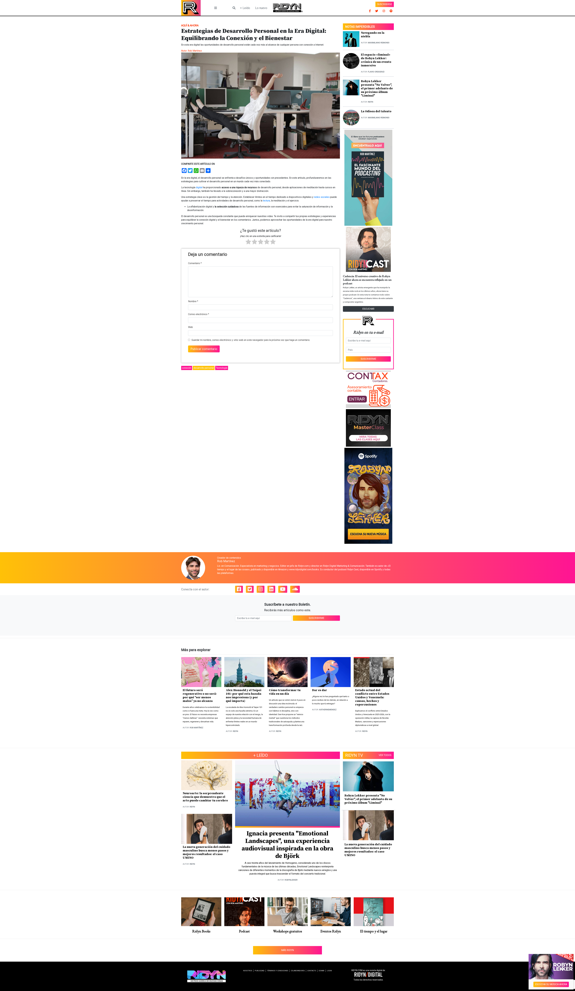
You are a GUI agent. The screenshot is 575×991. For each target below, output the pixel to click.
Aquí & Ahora (190, 25)
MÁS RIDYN (287, 950)
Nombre (193, 301)
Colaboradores (298, 971)
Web (190, 327)
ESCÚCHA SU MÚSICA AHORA (551, 984)
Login (329, 971)
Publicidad (259, 971)
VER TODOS (385, 755)
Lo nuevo (261, 8)
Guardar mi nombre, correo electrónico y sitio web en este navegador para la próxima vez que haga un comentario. (251, 340)
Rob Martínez (195, 50)
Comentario (195, 263)
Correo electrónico (198, 314)
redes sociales (322, 197)
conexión (186, 367)
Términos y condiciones (277, 971)
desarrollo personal (203, 367)
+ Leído (245, 8)
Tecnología (221, 367)
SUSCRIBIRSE (384, 4)
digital (199, 187)
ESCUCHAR (368, 308)
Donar (321, 971)
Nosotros (247, 971)
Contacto (311, 971)
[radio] (248, 242)
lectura (266, 200)
